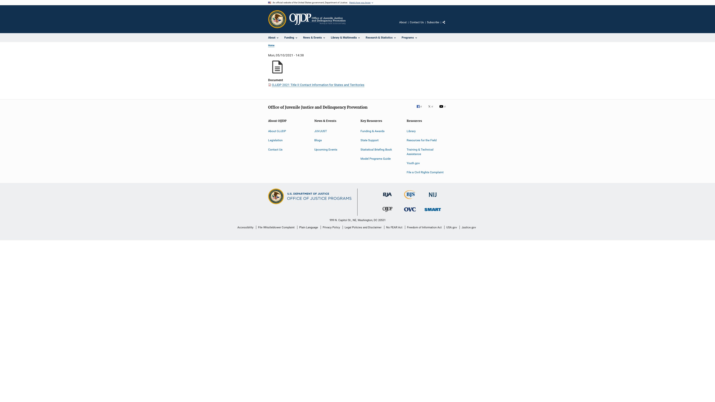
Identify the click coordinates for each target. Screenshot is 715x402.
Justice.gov (469, 227)
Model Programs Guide (375, 158)
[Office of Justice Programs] (277, 19)
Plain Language (308, 227)
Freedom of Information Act (424, 227)
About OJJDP (277, 131)
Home (271, 45)
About (403, 22)
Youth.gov (413, 163)
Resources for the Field (422, 140)
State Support (369, 140)
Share (447, 24)
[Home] (317, 19)
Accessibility (245, 227)
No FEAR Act (394, 227)
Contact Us (417, 22)
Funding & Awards (372, 131)
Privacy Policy (331, 227)
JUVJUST (320, 131)
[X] (432, 109)
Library (411, 131)
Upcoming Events (325, 149)
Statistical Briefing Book (376, 149)
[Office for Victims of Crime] (410, 212)
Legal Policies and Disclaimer (363, 227)
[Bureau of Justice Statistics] (410, 200)
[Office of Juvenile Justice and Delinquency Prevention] (387, 212)
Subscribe (433, 22)
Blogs (318, 140)
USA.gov (451, 227)
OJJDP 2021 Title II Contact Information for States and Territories (318, 85)
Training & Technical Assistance (420, 152)
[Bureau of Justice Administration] (387, 197)
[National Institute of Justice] (432, 197)
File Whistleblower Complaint (276, 227)
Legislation (275, 140)
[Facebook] (421, 109)
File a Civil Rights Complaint (425, 172)
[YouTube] (443, 109)
